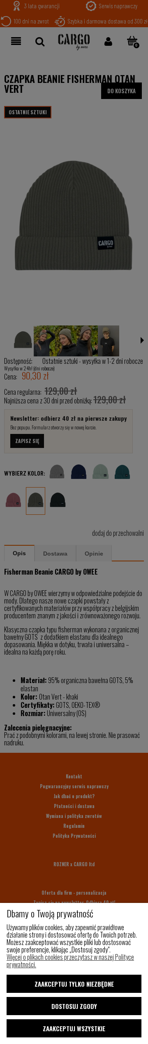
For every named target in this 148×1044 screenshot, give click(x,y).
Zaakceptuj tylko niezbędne (74, 983)
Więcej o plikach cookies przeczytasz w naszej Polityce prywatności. (70, 960)
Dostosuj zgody (74, 1006)
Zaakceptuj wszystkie (74, 1028)
